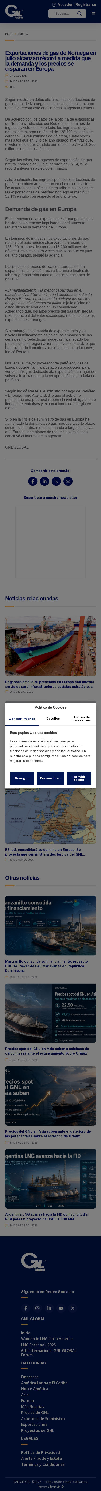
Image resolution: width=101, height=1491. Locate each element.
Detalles (53, 718)
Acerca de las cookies (82, 718)
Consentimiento (22, 719)
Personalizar (50, 778)
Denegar (22, 778)
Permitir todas (78, 778)
